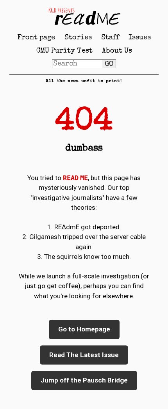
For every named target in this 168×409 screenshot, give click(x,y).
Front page (36, 37)
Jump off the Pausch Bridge (84, 380)
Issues (140, 37)
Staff (110, 37)
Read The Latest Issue (84, 355)
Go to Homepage (84, 329)
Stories (78, 37)
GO (109, 64)
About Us (117, 51)
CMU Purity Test (64, 51)
